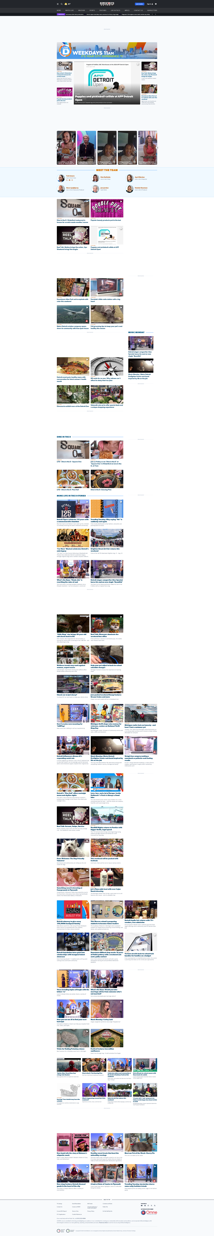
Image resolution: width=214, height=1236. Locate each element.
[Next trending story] (155, 14)
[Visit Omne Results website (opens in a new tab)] (149, 1212)
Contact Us (138, 10)
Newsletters (152, 10)
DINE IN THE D (64, 437)
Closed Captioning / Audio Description (92, 1207)
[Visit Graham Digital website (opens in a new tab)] (70, 1231)
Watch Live (69, 10)
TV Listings (59, 1203)
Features (102, 10)
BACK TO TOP (107, 1199)
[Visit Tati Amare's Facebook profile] (69, 180)
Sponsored (77, 94)
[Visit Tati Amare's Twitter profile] (67, 180)
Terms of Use (75, 1211)
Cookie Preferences (77, 1214)
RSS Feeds (89, 1203)
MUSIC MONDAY (136, 332)
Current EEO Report (62, 1211)
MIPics (127, 10)
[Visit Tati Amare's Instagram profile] (72, 180)
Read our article (103, 1222)
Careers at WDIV (76, 1206)
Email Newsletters (76, 1203)
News (59, 10)
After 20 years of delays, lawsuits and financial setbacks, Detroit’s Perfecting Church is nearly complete (116, 14)
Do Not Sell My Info (107, 1211)
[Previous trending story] (152, 14)
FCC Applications (61, 1214)
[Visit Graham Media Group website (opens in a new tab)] (61, 1231)
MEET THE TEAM (107, 170)
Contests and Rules (107, 1203)
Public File (105, 1206)
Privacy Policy (90, 1211)
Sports (92, 10)
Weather (81, 10)
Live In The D (115, 10)
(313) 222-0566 (81, 1218)
